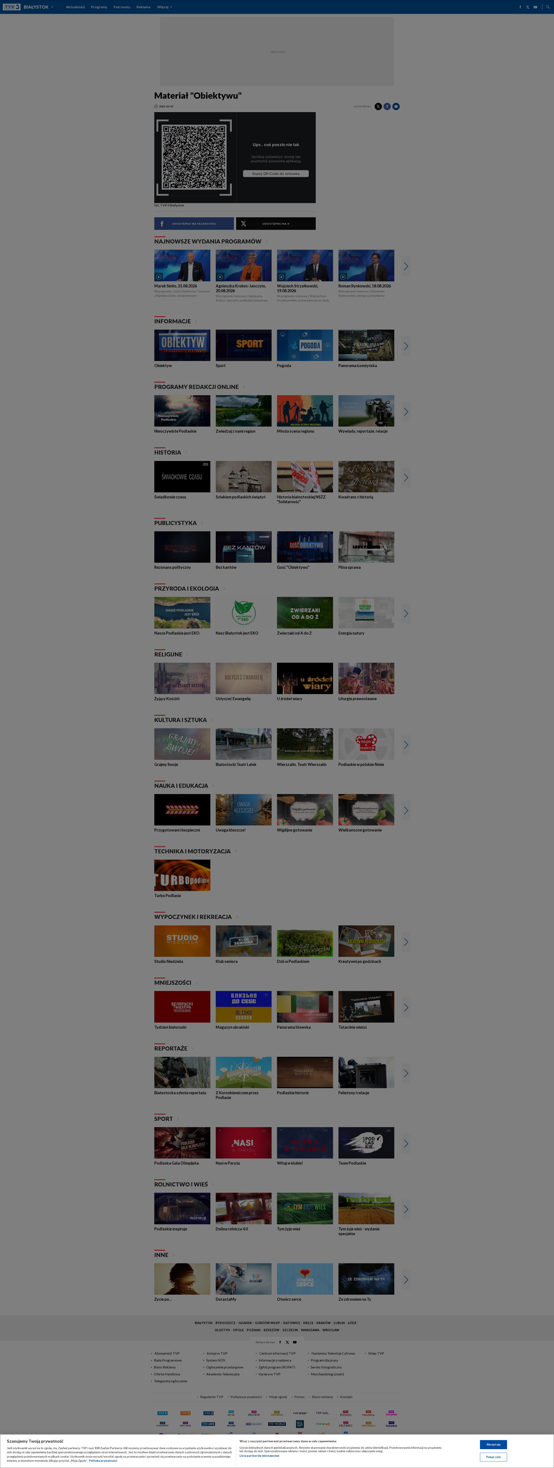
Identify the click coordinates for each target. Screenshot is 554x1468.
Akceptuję (493, 1444)
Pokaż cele (493, 1456)
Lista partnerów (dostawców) (259, 1455)
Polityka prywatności (103, 1460)
